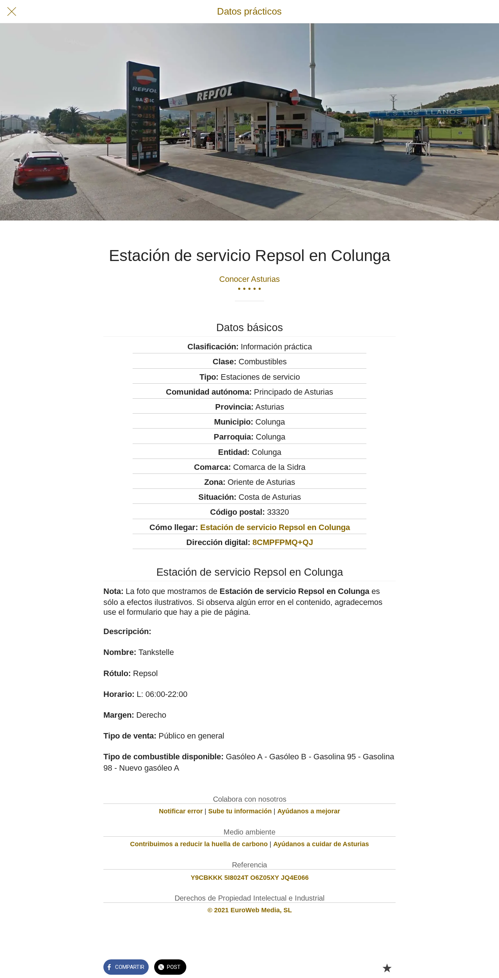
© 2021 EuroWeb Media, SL (249, 910)
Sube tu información (240, 811)
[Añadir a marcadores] (387, 968)
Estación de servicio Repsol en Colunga (275, 527)
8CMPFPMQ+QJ (282, 542)
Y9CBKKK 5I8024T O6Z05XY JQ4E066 (250, 877)
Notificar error (181, 811)
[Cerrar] (11, 11)
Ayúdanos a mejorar (308, 811)
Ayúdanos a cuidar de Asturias (321, 844)
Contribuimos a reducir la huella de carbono (199, 844)
